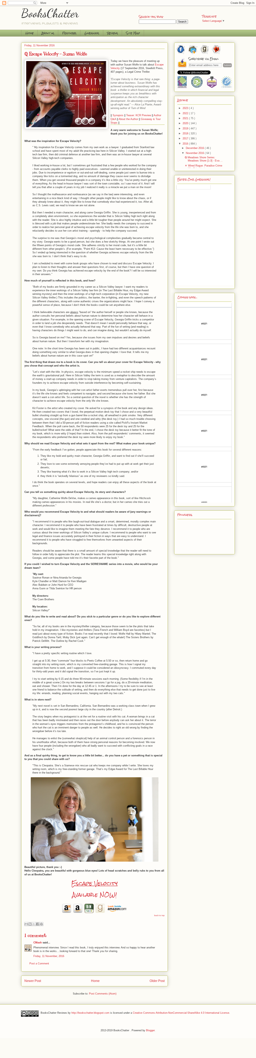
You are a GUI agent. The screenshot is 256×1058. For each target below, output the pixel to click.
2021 (186, 118)
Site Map (133, 33)
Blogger (150, 1030)
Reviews (112, 33)
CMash (37, 942)
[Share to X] (34, 924)
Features (69, 33)
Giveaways (91, 33)
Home (29, 33)
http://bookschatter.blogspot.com (90, 1012)
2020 (186, 123)
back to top (159, 915)
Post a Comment (39, 963)
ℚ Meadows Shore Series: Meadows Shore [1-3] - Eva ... (204, 159)
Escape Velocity (94, 883)
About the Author (128, 119)
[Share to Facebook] (38, 924)
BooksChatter (50, 13)
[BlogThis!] (30, 924)
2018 (186, 133)
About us (48, 33)
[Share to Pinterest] (41, 924)
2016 (186, 143)
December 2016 (195, 148)
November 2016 (195, 153)
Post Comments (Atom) (102, 993)
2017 (186, 138)
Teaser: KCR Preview (138, 115)
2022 (186, 113)
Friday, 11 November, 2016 (48, 956)
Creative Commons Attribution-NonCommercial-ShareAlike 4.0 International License (181, 1012)
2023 (186, 108)
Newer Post (32, 981)
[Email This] (26, 924)
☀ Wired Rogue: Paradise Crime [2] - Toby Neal (203, 167)
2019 (186, 128)
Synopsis (118, 115)
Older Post (157, 981)
